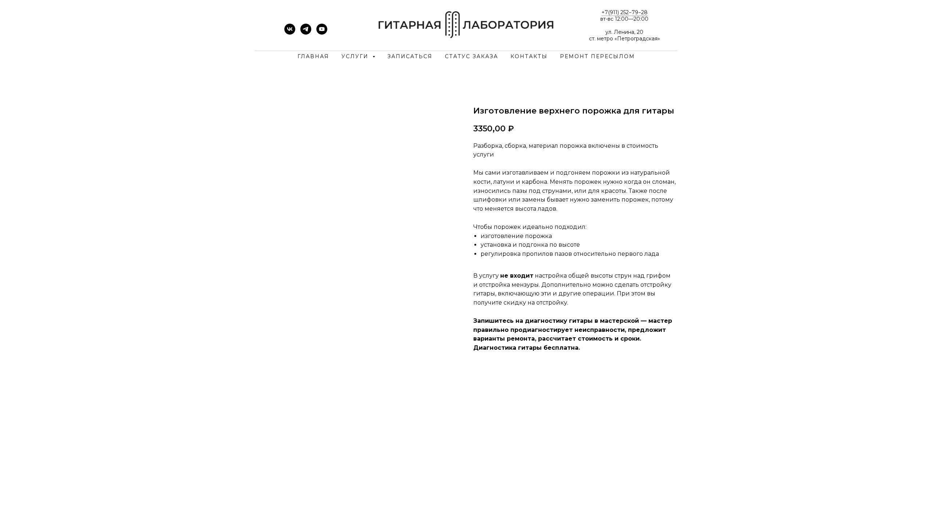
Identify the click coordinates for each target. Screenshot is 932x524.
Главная (313, 56)
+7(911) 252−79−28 (624, 12)
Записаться (410, 56)
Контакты (529, 56)
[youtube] (321, 32)
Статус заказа (471, 56)
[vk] (289, 32)
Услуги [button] (356, 56)
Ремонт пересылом (597, 56)
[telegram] (305, 32)
